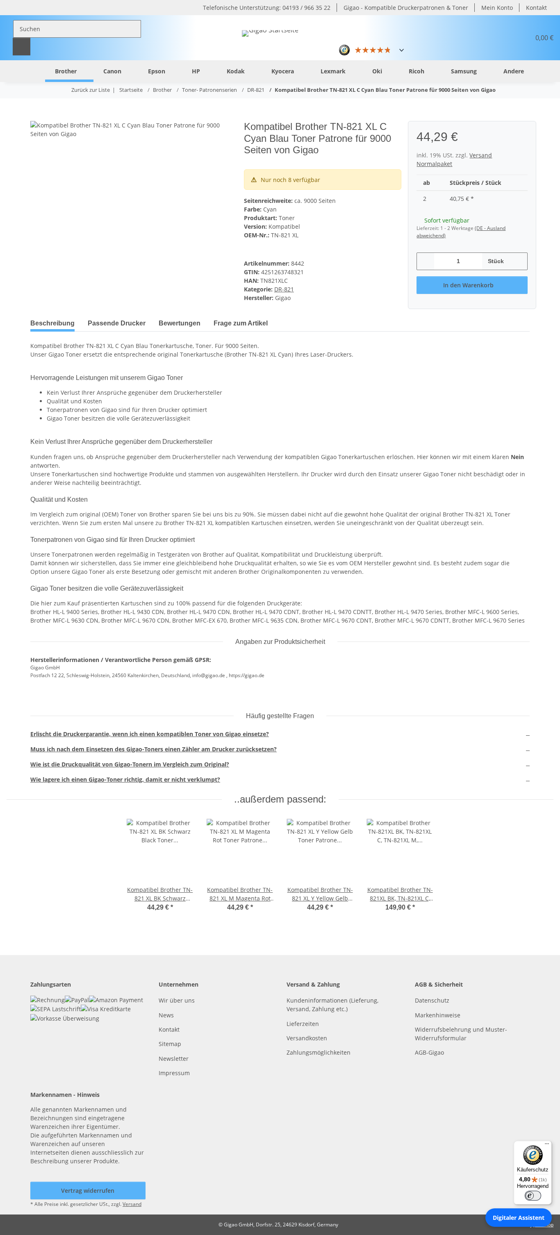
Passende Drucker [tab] (117, 323)
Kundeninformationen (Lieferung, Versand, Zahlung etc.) (332, 1004)
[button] (504, 37)
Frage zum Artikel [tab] (241, 323)
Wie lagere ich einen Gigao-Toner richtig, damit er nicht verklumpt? (125, 779)
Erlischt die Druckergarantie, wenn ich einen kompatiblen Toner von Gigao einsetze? (149, 734)
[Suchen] (21, 46)
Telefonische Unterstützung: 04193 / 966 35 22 (266, 7)
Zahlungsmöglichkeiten (319, 1052)
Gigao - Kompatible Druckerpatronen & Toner (406, 7)
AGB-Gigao (429, 1052)
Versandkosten (307, 1038)
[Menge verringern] (426, 261)
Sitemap (170, 1044)
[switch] (533, 1196)
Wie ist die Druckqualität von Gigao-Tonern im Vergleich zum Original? (129, 764)
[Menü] (547, 1146)
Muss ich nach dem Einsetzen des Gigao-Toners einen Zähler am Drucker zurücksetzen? (153, 749)
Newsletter (174, 1058)
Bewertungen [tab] (179, 323)
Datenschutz (432, 1000)
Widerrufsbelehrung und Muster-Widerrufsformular (461, 1034)
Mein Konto (497, 7)
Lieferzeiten (303, 1024)
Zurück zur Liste (90, 89)
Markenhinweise (437, 1015)
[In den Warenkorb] (36, 116)
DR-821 (284, 289)
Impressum (174, 1073)
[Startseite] (32, 70)
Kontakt (536, 7)
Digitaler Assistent (518, 1217)
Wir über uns (177, 1000)
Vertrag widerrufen (87, 1190)
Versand (132, 1204)
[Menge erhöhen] (518, 261)
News (166, 1015)
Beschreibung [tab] (52, 323)
